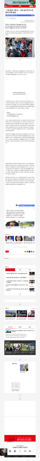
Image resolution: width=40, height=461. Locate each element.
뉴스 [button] (10, 269)
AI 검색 (31, 6)
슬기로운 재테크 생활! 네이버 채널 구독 (20, 92)
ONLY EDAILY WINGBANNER (20, 6)
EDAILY (5, 6)
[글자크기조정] (32, 18)
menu (34, 6)
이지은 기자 (12, 17)
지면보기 (8, 456)
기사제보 (16, 456)
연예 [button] (29, 269)
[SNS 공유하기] (34, 18)
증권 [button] (20, 269)
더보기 (33, 308)
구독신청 (24, 456)
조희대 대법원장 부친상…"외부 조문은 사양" (15, 114)
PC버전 (32, 456)
